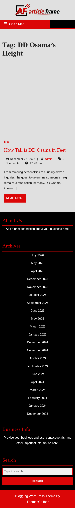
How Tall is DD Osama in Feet (35, 150)
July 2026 (37, 255)
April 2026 (37, 271)
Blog (7, 141)
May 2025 (37, 318)
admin (48, 158)
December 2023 (37, 413)
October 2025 (37, 294)
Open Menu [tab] (18, 24)
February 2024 (37, 398)
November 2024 (37, 350)
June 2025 (37, 310)
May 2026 (37, 263)
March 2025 (37, 326)
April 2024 (37, 382)
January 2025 (37, 334)
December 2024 (37, 342)
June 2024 (37, 374)
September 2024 (37, 366)
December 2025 (37, 279)
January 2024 (37, 405)
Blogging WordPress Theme (35, 496)
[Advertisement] (37, 98)
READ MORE (16, 199)
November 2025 (37, 287)
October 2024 (37, 358)
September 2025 (37, 302)
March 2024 (37, 389)
